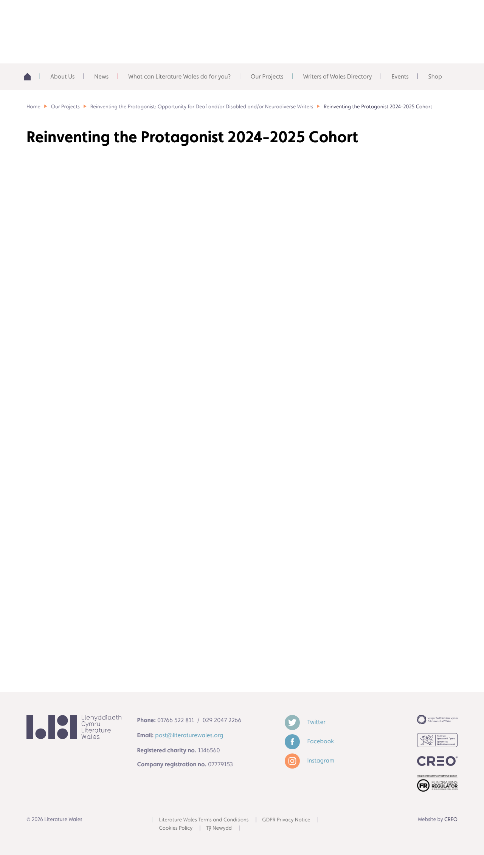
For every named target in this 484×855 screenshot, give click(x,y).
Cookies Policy (176, 828)
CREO (451, 819)
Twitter (316, 722)
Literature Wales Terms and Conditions (204, 820)
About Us (62, 76)
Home (30, 76)
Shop (435, 76)
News (101, 76)
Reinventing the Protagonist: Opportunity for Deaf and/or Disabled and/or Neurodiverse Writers (201, 107)
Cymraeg (380, 15)
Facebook (320, 741)
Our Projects (267, 76)
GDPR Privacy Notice (286, 820)
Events (399, 76)
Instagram (320, 760)
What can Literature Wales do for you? (179, 76)
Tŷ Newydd (219, 828)
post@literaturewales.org (189, 735)
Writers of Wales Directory (337, 76)
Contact (429, 15)
